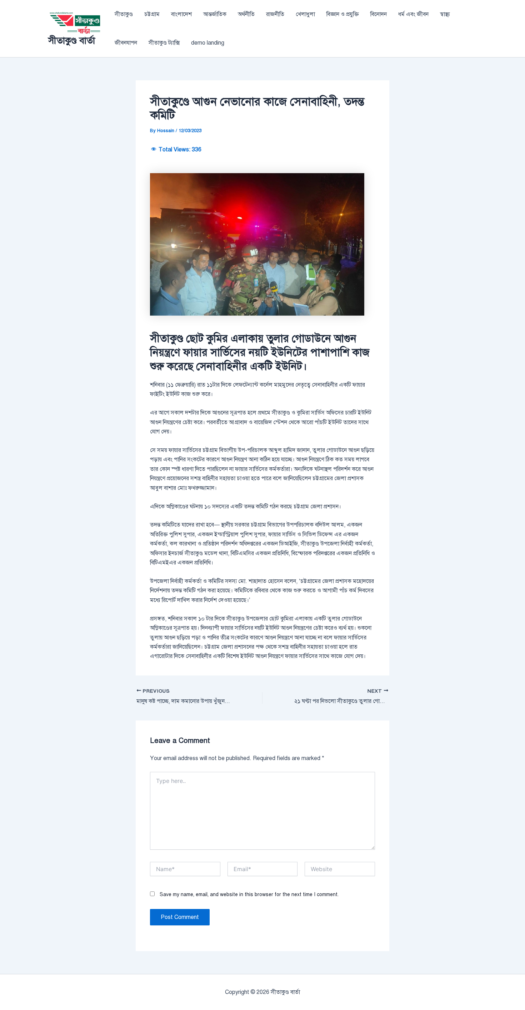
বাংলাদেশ (181, 14)
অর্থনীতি (246, 14)
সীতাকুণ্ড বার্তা (71, 40)
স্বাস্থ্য (445, 14)
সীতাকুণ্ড (124, 14)
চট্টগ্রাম (152, 14)
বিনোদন (378, 14)
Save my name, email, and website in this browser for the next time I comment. (249, 894)
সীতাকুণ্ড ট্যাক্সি (164, 42)
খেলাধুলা (305, 14)
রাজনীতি (275, 14)
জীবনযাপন (126, 42)
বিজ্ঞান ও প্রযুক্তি (342, 14)
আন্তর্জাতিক (214, 14)
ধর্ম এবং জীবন (413, 14)
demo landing (207, 42)
